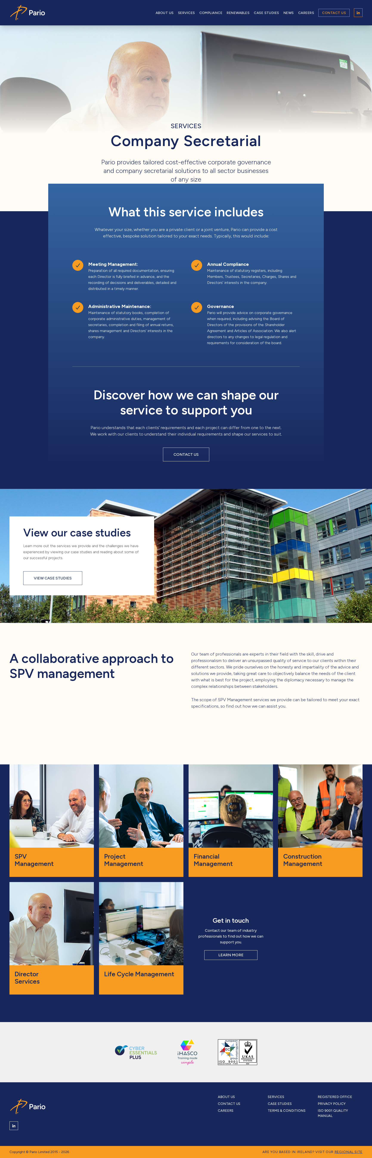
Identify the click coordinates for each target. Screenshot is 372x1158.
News (289, 13)
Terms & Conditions (286, 1111)
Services (186, 13)
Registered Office (335, 1097)
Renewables (238, 13)
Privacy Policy (332, 1104)
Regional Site (349, 1152)
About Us (165, 13)
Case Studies (266, 13)
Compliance (211, 13)
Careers (306, 13)
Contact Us (334, 13)
